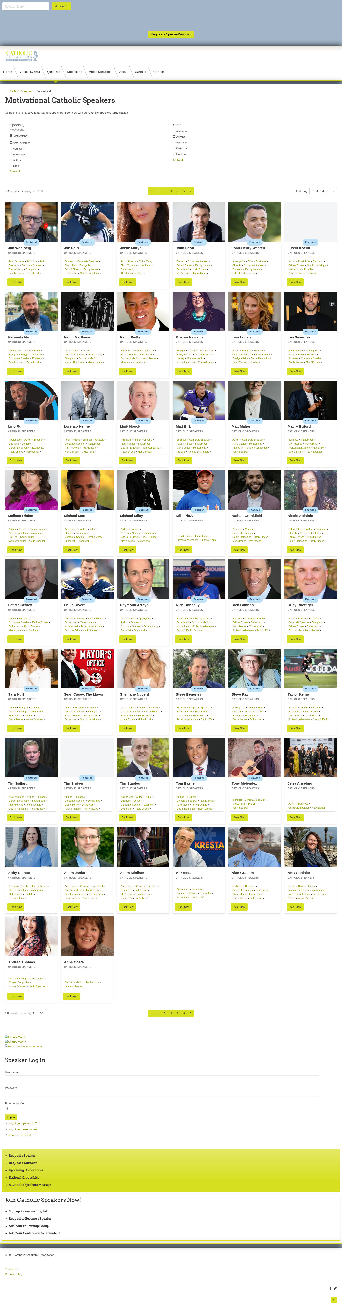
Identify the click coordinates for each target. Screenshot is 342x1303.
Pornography (96, 894)
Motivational (144, 265)
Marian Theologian (75, 362)
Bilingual (13, 354)
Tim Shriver (74, 783)
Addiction (32, 261)
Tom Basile (185, 783)
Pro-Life (308, 269)
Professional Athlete (198, 451)
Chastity (236, 265)
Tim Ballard (18, 783)
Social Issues (27, 537)
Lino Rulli (16, 426)
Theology (311, 273)
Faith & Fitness (73, 269)
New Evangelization (203, 362)
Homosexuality (195, 358)
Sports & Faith (295, 273)
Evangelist (31, 269)
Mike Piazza (186, 516)
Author (43, 261)
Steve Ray (240, 694)
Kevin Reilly (130, 337)
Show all (15, 171)
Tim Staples (130, 783)
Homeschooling (150, 447)
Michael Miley (131, 516)
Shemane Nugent (134, 694)
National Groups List (24, 1177)
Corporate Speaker (32, 265)
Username (11, 1072)
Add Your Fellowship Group (29, 1226)
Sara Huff (16, 694)
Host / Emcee (199, 269)
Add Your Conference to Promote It (34, 1233)
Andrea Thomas (21, 962)
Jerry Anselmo (300, 783)
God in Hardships (89, 273)
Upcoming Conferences (26, 1170)
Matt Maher (241, 426)
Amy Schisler (299, 873)
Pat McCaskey (20, 605)
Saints (291, 898)
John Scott (185, 248)
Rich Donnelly (188, 605)
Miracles (125, 362)
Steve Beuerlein (189, 694)
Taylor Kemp (298, 694)
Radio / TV (238, 447)
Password (11, 1087)
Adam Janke (74, 873)
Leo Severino (299, 337)
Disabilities (71, 265)
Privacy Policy (13, 1274)
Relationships (128, 269)
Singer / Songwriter (256, 447)
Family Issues (16, 273)
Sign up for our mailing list (28, 1211)
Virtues (198, 630)
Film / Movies (128, 265)
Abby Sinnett (19, 873)
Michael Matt (74, 516)
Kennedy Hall (19, 337)
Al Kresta (183, 873)
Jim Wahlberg (19, 248)
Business (14, 265)
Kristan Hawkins (189, 337)
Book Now (16, 282)
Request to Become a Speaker (30, 1218)
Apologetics (238, 261)
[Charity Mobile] (15, 1037)
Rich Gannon (243, 605)
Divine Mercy (16, 269)
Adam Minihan (132, 873)
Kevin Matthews (77, 337)
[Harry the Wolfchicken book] (24, 1046)
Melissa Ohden (20, 516)
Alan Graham (243, 873)
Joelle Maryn (131, 248)
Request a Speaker (22, 1155)
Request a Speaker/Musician (171, 34)
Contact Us (12, 1269)
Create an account (19, 1135)
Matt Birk (183, 426)
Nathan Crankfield (247, 516)
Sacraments (319, 894)
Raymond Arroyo (134, 605)
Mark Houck (130, 426)
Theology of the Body (132, 273)
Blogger (25, 354)
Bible (250, 261)
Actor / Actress (16, 261)
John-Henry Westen (248, 248)
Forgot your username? (22, 1129)
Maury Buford (299, 426)
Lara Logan (241, 337)
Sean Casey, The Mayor (84, 694)
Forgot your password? (22, 1123)
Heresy (251, 273)
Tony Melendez (244, 783)
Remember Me (14, 1103)
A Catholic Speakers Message (30, 1185)
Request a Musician (23, 1163)
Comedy (26, 443)
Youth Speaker (240, 451)
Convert (181, 261)
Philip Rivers (75, 605)
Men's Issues (183, 273)
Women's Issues (17, 541)
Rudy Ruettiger (300, 605)
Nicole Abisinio (300, 516)
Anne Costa (74, 962)
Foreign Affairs (184, 354)
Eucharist (237, 269)
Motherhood (37, 711)
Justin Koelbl (299, 248)
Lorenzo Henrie (77, 426)
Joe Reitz (72, 248)
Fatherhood (32, 273)
